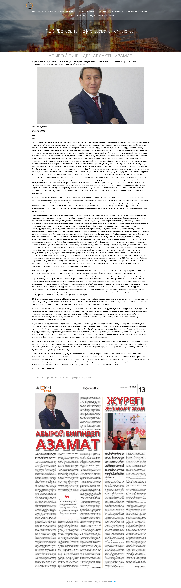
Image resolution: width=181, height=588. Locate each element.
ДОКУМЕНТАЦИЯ (118, 11)
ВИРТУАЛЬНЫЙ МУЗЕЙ (106, 16)
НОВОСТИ (52, 11)
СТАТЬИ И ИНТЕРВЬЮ (66, 11)
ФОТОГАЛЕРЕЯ (72, 16)
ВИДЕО (93, 16)
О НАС (34, 11)
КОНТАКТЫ (84, 16)
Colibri (113, 582)
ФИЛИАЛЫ (42, 11)
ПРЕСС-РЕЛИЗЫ (103, 11)
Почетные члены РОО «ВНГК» (137, 11)
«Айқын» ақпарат (39, 126)
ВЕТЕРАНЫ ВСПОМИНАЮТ (86, 11)
